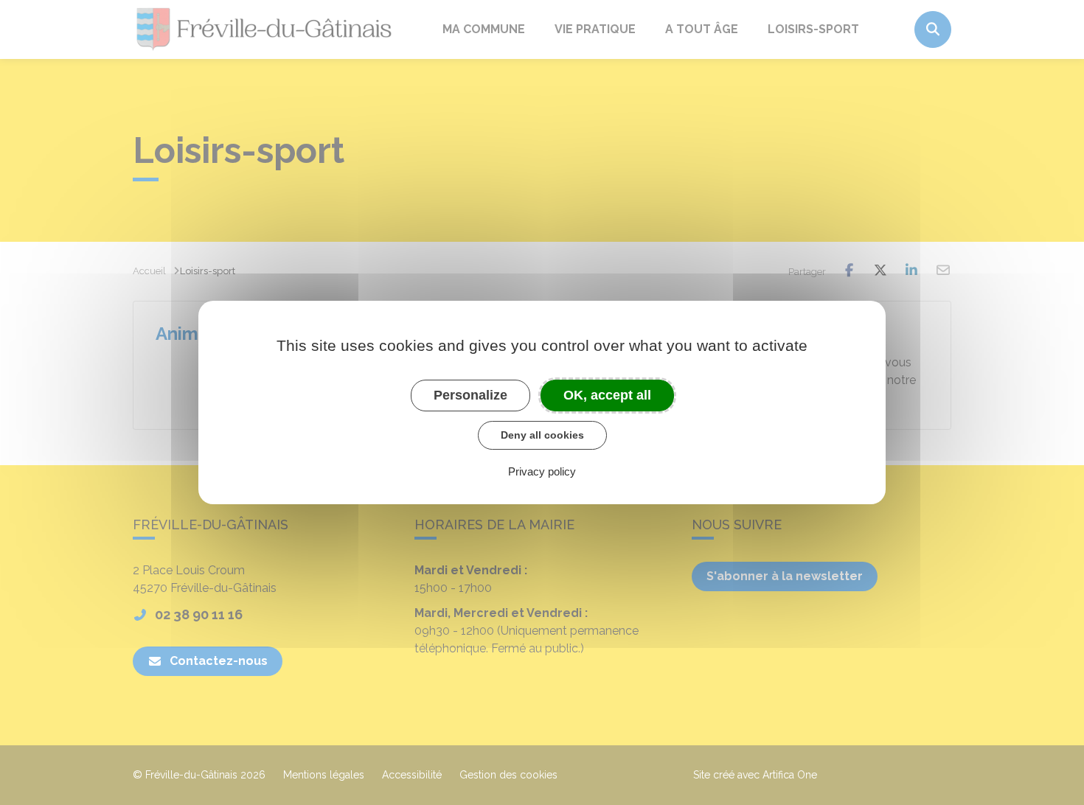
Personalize (470, 395)
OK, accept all (607, 395)
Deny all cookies (542, 435)
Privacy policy (542, 471)
